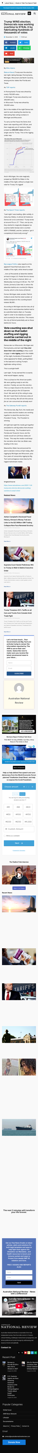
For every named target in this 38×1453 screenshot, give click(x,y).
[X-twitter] (18, 1352)
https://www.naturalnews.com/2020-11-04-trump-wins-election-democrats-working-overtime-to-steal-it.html (18, 488)
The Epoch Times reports (15, 210)
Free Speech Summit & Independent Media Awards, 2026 (18, 8)
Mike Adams (10, 68)
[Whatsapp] (35, 1352)
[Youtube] (25, 1352)
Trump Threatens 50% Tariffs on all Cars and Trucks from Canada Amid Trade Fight (18, 613)
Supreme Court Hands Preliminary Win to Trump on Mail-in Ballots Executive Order (19, 568)
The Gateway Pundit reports (16, 406)
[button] (29, 13)
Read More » (7, 541)
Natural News (9, 72)
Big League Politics (11, 264)
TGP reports (10, 87)
